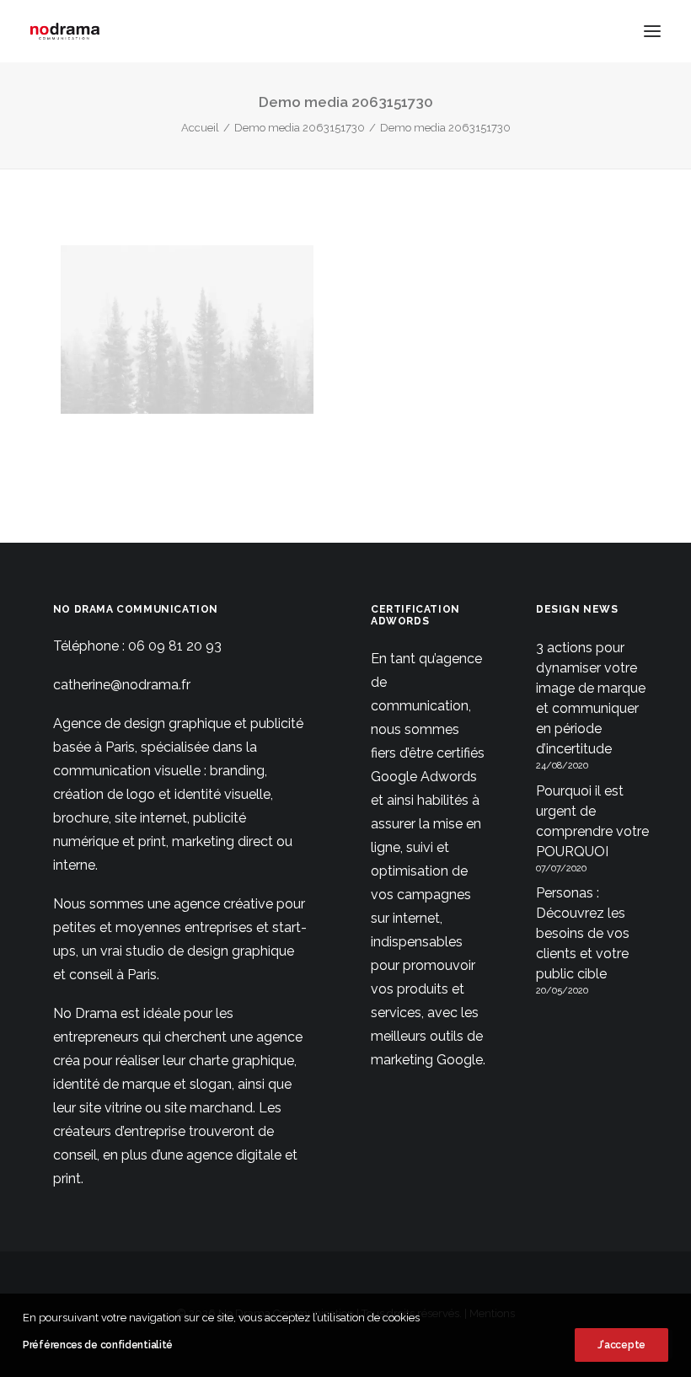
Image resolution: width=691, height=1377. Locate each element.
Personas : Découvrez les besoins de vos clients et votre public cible (582, 933)
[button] (652, 31)
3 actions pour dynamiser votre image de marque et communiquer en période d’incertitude (590, 698)
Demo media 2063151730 (299, 127)
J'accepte (621, 1345)
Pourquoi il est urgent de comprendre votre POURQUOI (592, 821)
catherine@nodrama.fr (121, 685)
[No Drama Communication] (64, 31)
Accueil (200, 127)
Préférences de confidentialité (98, 1345)
